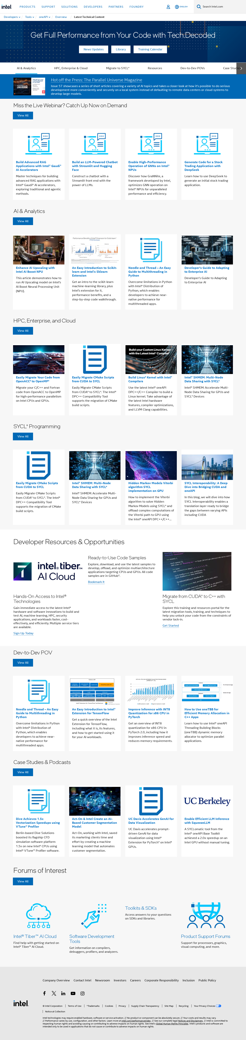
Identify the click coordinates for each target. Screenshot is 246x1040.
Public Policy (207, 980)
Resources (155, 68)
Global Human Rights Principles (172, 1023)
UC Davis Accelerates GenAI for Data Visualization (151, 821)
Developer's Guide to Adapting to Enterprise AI (206, 270)
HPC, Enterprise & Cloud (71, 68)
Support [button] (48, 6)
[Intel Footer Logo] (21, 1003)
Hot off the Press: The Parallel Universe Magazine (96, 79)
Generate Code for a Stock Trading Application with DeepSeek (203, 166)
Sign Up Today (23, 633)
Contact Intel (82, 980)
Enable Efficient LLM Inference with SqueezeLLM (206, 821)
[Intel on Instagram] (82, 994)
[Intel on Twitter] (54, 994)
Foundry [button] (137, 6)
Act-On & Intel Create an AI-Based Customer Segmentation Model (94, 823)
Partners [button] (116, 6)
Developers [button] (93, 6)
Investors (120, 980)
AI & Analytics (26, 68)
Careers (135, 980)
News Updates (94, 49)
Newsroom (102, 980)
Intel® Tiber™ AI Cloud (35, 936)
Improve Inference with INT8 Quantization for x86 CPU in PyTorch (149, 713)
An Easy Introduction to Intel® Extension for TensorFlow (94, 711)
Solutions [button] (69, 6)
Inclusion (189, 980)
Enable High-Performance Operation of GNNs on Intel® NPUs (149, 166)
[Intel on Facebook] (44, 994)
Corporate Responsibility (162, 980)
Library (121, 49)
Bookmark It (96, 582)
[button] (123, 587)
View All (22, 115)
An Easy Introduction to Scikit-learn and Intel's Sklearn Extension (94, 272)
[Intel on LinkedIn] (63, 994)
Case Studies (232, 68)
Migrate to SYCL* (117, 68)
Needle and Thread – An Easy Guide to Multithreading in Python (149, 272)
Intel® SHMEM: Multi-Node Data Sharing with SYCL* (203, 379)
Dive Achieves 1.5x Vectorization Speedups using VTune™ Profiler (38, 823)
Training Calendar (150, 49)
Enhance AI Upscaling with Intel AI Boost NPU (35, 270)
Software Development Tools (91, 938)
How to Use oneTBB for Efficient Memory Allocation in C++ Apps (206, 713)
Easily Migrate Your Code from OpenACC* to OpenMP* (38, 379)
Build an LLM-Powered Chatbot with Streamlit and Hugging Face (95, 166)
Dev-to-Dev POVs (192, 68)
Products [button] (27, 6)
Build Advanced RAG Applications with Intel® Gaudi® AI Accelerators (38, 166)
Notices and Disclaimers (190, 1020)
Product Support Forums (205, 936)
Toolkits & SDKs (141, 908)
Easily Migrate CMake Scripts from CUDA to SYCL (93, 379)
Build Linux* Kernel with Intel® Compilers (150, 379)
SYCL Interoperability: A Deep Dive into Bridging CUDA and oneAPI (206, 487)
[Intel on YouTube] (73, 994)
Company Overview (56, 980)
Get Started (171, 626)
